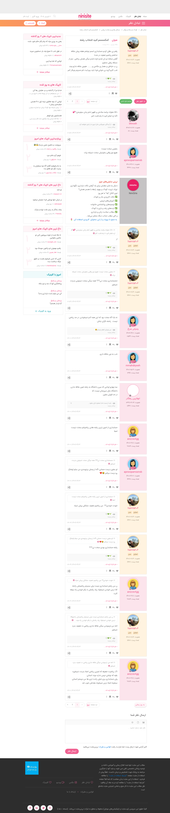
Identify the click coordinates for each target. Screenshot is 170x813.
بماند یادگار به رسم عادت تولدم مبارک (48, 209)
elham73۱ (58, 55)
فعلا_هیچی (52, 252)
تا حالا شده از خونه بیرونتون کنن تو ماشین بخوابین (48, 236)
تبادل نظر (137, 16)
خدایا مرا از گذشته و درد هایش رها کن (47, 90)
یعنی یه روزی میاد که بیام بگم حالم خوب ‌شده (45, 41)
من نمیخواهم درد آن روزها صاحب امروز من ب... (43, 93)
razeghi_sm (52, 242)
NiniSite (133, 193)
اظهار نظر (139, 101)
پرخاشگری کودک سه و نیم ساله (50, 283)
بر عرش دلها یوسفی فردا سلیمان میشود (47, 199)
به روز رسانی (139, 704)
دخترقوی (53, 159)
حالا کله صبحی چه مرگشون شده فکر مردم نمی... (44, 118)
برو (88, 101)
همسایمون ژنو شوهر (54, 115)
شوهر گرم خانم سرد (54, 155)
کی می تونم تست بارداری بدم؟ (50, 293)
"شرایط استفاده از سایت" (117, 775)
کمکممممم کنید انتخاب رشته (94, 40)
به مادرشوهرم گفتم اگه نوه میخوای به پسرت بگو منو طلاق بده (47, 167)
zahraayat (58, 204)
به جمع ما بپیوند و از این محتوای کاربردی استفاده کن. (95, 219)
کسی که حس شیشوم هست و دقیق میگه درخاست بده (47, 260)
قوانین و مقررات (86, 792)
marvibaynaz (51, 265)
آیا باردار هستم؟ (56, 303)
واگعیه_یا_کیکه (51, 149)
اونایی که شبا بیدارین (54, 61)
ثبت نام (26, 16)
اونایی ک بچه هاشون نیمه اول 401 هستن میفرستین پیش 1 (46, 103)
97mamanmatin (56, 65)
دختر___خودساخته (56, 45)
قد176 (59, 190)
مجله (145, 16)
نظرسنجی (30, 23)
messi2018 (58, 194)
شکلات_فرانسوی (51, 173)
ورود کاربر (35, 16)
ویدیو (113, 16)
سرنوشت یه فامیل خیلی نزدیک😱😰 (47, 145)
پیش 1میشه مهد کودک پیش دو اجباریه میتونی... (43, 107)
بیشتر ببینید (44, 72)
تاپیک (42, 23)
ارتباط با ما (71, 792)
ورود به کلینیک (44, 311)
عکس (120, 16)
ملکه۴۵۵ (59, 214)
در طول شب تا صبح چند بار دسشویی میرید (46, 51)
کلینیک (128, 16)
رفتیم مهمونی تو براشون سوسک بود (48, 248)
